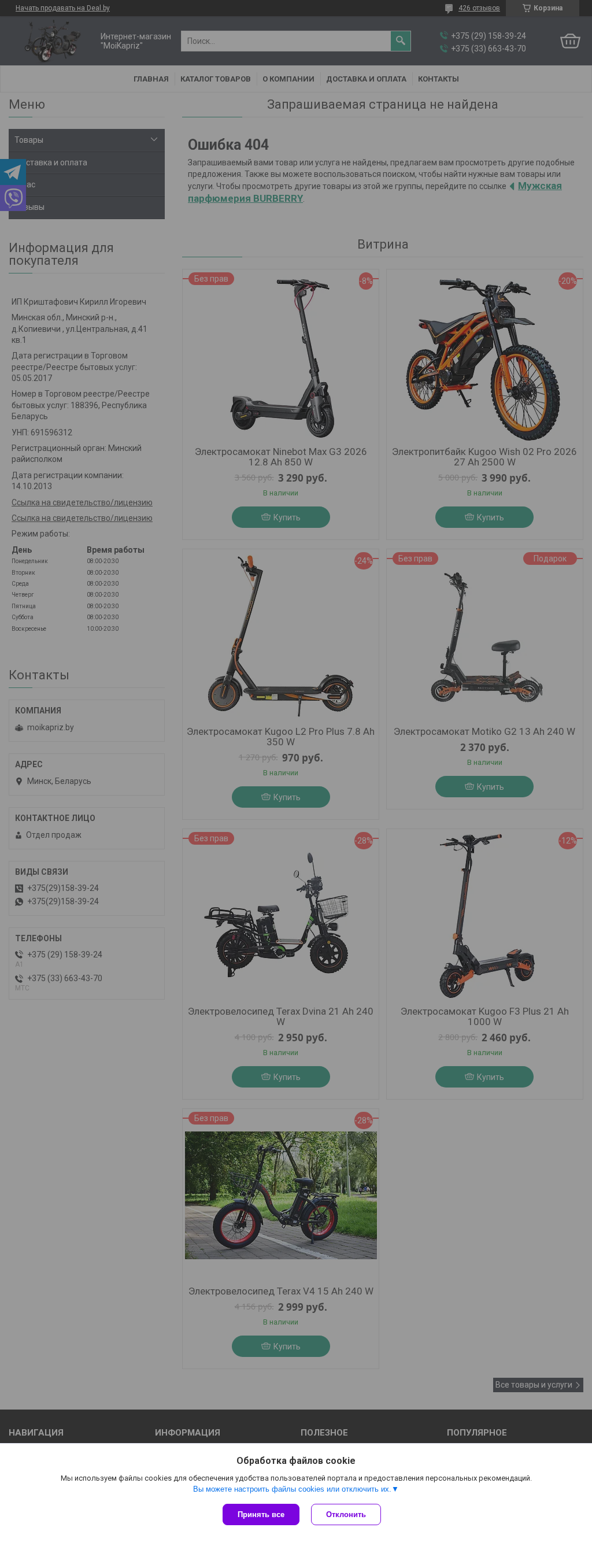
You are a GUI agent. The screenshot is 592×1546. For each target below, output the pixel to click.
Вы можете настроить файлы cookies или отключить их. (292, 1489)
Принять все (261, 1514)
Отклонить (346, 1514)
